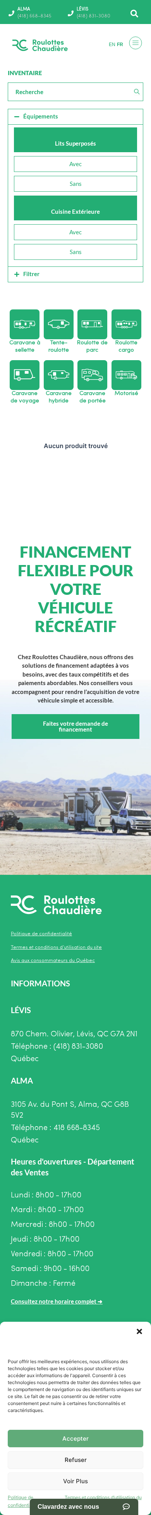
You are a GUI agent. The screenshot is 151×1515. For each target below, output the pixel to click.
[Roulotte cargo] (126, 324)
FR (120, 44)
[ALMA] (11, 13)
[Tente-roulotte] (59, 324)
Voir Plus (75, 1481)
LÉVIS (82, 9)
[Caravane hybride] (59, 375)
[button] (139, 1331)
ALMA (23, 9)
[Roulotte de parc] (92, 324)
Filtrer (31, 274)
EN (112, 44)
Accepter (75, 1438)
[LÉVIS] (71, 13)
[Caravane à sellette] (24, 324)
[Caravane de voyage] (24, 375)
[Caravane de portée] (92, 375)
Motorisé (126, 394)
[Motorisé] (126, 375)
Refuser (76, 1459)
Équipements (40, 116)
